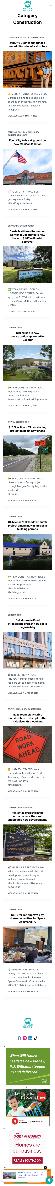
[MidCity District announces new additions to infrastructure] (27, 69)
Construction (37, 37)
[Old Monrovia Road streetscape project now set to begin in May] (27, 650)
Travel (11, 422)
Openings (12, 132)
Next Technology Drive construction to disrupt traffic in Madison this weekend (27, 718)
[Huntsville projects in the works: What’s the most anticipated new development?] (27, 842)
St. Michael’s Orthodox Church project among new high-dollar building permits (27, 525)
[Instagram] (25, 1038)
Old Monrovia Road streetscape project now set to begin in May (27, 624)
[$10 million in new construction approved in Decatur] (27, 363)
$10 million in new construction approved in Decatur (27, 336)
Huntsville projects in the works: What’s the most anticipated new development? (27, 816)
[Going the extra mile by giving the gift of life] (28, 1066)
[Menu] (50, 6)
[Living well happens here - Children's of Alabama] (28, 1107)
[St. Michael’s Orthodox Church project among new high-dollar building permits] (27, 552)
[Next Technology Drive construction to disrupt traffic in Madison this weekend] (27, 744)
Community (13, 37)
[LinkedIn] (30, 1038)
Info (25, 135)
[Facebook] (19, 1038)
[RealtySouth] (27, 1148)
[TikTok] (36, 1038)
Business (24, 37)
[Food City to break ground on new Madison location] (27, 167)
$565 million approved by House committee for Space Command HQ (27, 918)
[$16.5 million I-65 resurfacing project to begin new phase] (27, 453)
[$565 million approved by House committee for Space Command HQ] (27, 945)
